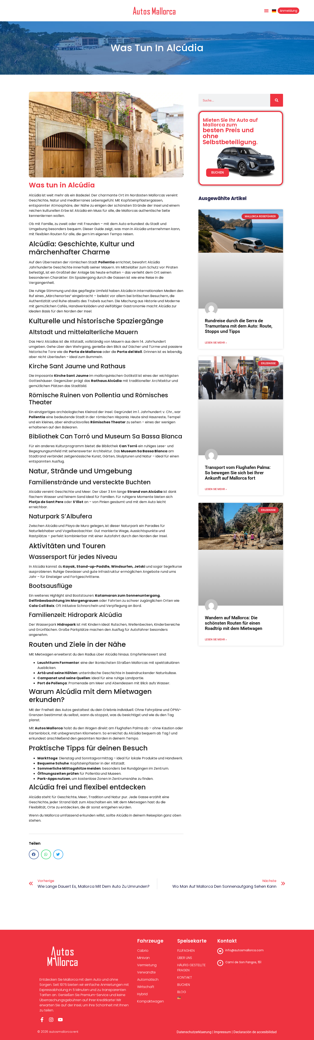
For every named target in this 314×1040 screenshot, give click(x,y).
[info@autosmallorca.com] (220, 951)
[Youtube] (60, 1019)
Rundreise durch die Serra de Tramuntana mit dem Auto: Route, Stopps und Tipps (238, 326)
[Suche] (276, 100)
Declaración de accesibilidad (255, 1032)
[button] (266, 10)
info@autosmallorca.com (244, 950)
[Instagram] (51, 1019)
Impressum (222, 1032)
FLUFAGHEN (186, 950)
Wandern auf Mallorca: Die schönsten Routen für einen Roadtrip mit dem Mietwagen (233, 623)
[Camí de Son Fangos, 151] (220, 963)
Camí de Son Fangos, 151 (243, 962)
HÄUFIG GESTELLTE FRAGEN (191, 968)
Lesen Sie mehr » (216, 342)
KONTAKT (184, 977)
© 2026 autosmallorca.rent (57, 1032)
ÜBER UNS (184, 957)
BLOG (181, 991)
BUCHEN (183, 984)
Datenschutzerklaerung (194, 1032)
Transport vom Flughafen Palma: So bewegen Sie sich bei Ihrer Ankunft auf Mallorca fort (238, 473)
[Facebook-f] (42, 1019)
